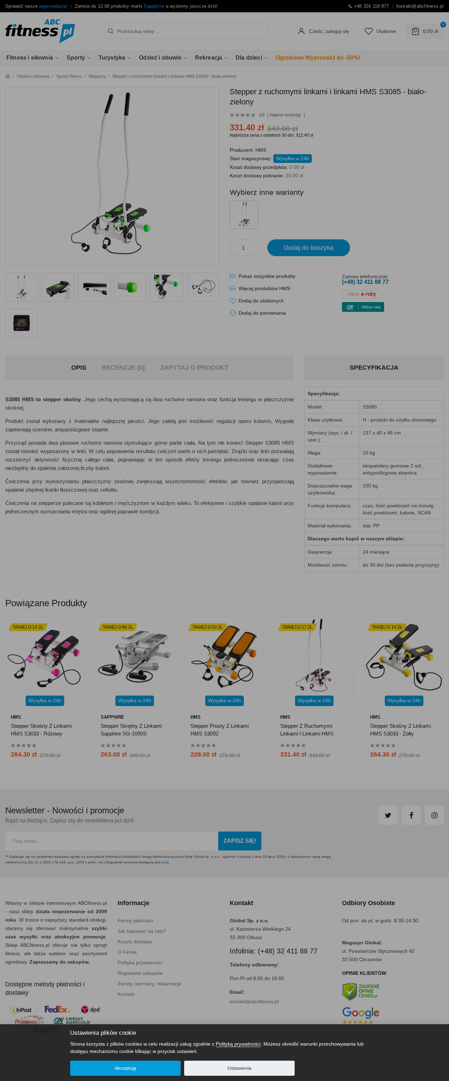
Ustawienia (239, 1068)
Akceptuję (125, 1068)
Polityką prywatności (238, 1044)
